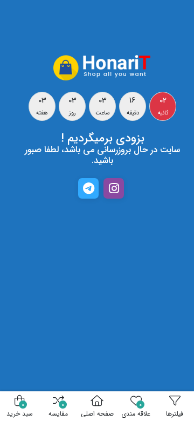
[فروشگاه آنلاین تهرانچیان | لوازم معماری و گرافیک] (102, 67)
